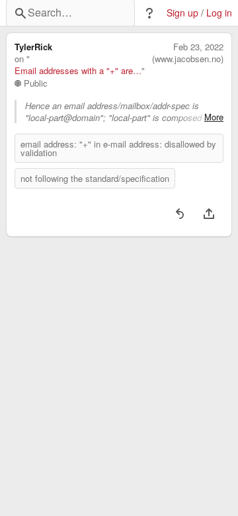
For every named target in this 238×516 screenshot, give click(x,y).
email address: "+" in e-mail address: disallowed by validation (118, 148)
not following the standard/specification (94, 178)
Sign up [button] (182, 13)
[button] (149, 13)
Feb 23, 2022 (198, 47)
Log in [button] (219, 13)
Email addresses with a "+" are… (78, 71)
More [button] (213, 117)
